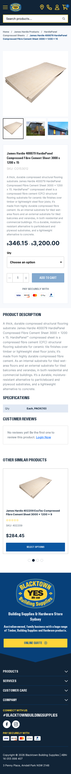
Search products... (19, 18)
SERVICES (9, 681)
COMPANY (10, 700)
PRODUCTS (10, 671)
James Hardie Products (26, 31)
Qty (9, 252)
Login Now (43, 437)
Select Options (35, 547)
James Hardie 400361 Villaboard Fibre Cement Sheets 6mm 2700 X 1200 (35, 512)
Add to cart (48, 278)
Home (6, 31)
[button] (5, 7)
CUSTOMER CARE (15, 690)
